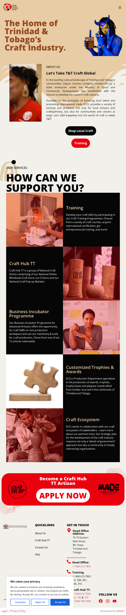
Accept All (60, 602)
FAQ (37, 554)
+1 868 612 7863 (81, 566)
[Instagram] (108, 601)
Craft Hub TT (42, 540)
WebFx (120, 611)
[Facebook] (101, 601)
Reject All (40, 602)
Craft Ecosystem (83, 419)
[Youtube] (114, 601)
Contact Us (41, 547)
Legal (5, 611)
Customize (20, 602)
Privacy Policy (18, 611)
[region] (40, 593)
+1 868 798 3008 (81, 601)
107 (86, 597)
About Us (40, 533)
